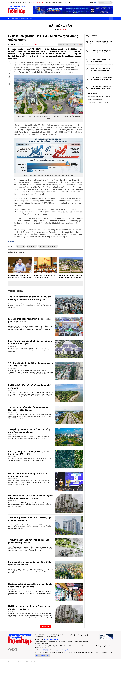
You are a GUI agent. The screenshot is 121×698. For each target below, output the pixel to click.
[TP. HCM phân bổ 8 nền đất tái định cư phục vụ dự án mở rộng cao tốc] (69, 371)
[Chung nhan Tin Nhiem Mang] (106, 637)
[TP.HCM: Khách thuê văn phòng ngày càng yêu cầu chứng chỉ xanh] (69, 547)
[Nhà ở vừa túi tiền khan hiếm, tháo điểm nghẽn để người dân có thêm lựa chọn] (69, 503)
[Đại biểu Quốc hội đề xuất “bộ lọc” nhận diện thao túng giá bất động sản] (20, 265)
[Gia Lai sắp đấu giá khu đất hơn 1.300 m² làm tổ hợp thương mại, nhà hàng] (71, 265)
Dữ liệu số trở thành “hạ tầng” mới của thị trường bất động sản (101, 51)
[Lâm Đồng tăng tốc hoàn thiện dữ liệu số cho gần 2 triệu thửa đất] (69, 326)
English (91, 2)
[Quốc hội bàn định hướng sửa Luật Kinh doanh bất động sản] (45, 265)
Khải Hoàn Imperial (92, 93)
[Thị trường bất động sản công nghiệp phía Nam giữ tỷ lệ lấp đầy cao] (69, 415)
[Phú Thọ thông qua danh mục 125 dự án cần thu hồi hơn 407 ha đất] (69, 459)
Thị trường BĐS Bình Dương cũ (48, 246)
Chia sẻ (11, 241)
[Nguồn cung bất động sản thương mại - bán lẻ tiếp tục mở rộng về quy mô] (69, 592)
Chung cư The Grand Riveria (95, 99)
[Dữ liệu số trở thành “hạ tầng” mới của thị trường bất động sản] (69, 481)
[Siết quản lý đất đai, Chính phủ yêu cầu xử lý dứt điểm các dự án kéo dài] (69, 437)
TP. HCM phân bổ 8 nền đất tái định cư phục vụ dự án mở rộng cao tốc (101, 78)
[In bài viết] (9, 84)
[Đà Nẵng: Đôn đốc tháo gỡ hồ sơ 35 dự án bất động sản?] (69, 393)
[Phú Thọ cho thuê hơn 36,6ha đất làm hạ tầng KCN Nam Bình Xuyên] (69, 349)
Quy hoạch (63, 29)
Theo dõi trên (67, 44)
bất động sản (21, 246)
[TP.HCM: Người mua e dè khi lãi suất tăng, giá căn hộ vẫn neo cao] (69, 525)
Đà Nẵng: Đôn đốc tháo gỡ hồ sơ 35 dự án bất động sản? (101, 60)
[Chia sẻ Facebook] (9, 76)
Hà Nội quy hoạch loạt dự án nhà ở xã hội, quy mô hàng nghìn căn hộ (101, 69)
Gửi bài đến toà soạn (42, 655)
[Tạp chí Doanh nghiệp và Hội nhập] (68, 2)
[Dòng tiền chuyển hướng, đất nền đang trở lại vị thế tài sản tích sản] (69, 570)
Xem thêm (45, 627)
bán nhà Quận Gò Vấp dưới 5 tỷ (97, 96)
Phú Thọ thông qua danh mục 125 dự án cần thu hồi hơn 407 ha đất (101, 42)
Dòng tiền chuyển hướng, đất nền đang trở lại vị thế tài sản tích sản (101, 87)
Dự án (57, 29)
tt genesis (100, 102)
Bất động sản (60, 26)
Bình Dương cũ (31, 246)
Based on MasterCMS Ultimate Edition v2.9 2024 (22, 662)
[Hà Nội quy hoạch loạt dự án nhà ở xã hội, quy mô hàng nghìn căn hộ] (69, 614)
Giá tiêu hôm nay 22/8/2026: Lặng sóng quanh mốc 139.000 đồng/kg (73, 18)
